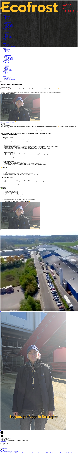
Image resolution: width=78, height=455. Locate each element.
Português (20, 452)
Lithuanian (15, 453)
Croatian (22, 453)
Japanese (44, 452)
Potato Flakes (8, 22)
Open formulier (3, 441)
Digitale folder (8, 36)
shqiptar (36, 452)
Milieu (6, 35)
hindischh (59, 452)
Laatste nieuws (8, 39)
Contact (4, 43)
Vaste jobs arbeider (9, 24)
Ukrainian (37, 453)
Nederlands (2, 452)
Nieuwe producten (8, 37)
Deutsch (23, 452)
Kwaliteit (7, 33)
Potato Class (7, 41)
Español (13, 452)
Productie (7, 32)
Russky (30, 452)
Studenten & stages (9, 26)
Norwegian (75, 452)
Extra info (7, 27)
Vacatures (5, 23)
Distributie (7, 34)
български (40, 452)
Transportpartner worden (10, 46)
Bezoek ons (7, 45)
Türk (52, 452)
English (10, 452)
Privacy (1, 451)
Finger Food (7, 18)
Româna (27, 452)
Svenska (67, 452)
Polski (11, 453)
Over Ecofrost (5, 28)
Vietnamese (44, 453)
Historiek (7, 29)
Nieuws (4, 38)
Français (6, 452)
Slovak (6, 453)
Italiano (16, 452)
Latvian (29, 453)
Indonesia (55, 452)
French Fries (7, 16)
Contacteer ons (8, 44)
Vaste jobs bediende (9, 25)
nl (0, 1)
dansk (50, 452)
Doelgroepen (7, 30)
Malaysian (2, 453)
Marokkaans (63, 452)
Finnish (71, 452)
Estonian (25, 453)
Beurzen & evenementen (10, 40)
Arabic (40, 453)
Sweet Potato (7, 21)
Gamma (4, 15)
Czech (9, 453)
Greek (33, 452)
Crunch (6, 17)
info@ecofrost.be (3, 448)
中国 (47, 452)
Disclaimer (6, 451)
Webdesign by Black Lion (13, 451)
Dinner (6, 19)
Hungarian (33, 453)
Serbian (18, 453)
